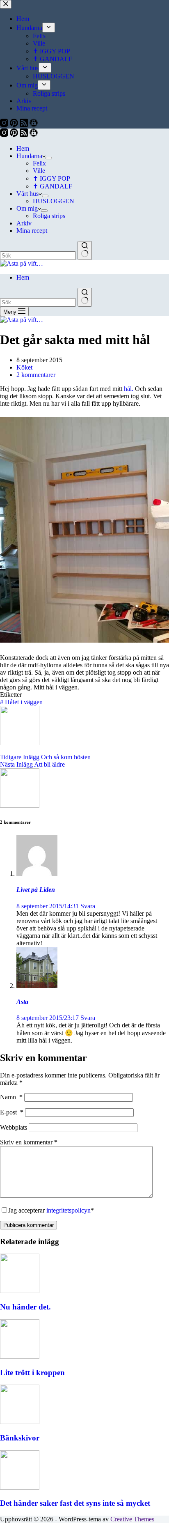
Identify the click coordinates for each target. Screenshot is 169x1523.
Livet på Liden (35, 889)
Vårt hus (27, 193)
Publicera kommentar (28, 1225)
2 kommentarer (35, 374)
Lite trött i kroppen (32, 1372)
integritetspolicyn (68, 1210)
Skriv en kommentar (28, 1142)
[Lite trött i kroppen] (19, 1356)
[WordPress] (34, 134)
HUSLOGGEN (53, 201)
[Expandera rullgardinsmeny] (49, 158)
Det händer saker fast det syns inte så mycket (75, 1503)
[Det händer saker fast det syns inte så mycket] (19, 1487)
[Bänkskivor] (19, 1421)
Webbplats (13, 1127)
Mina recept (31, 230)
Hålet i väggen (21, 701)
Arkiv (24, 223)
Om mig (27, 208)
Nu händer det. (25, 1306)
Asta (22, 1001)
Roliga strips (49, 215)
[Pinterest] (15, 134)
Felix (39, 163)
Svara (87, 906)
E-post (11, 1112)
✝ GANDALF (52, 186)
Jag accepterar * (51, 1210)
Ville (39, 170)
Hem (22, 148)
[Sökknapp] (85, 250)
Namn (11, 1096)
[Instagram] (5, 134)
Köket (24, 367)
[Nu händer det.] (19, 1290)
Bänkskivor (19, 1437)
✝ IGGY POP (51, 178)
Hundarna (29, 155)
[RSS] (25, 134)
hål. (128, 388)
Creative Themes (132, 1519)
